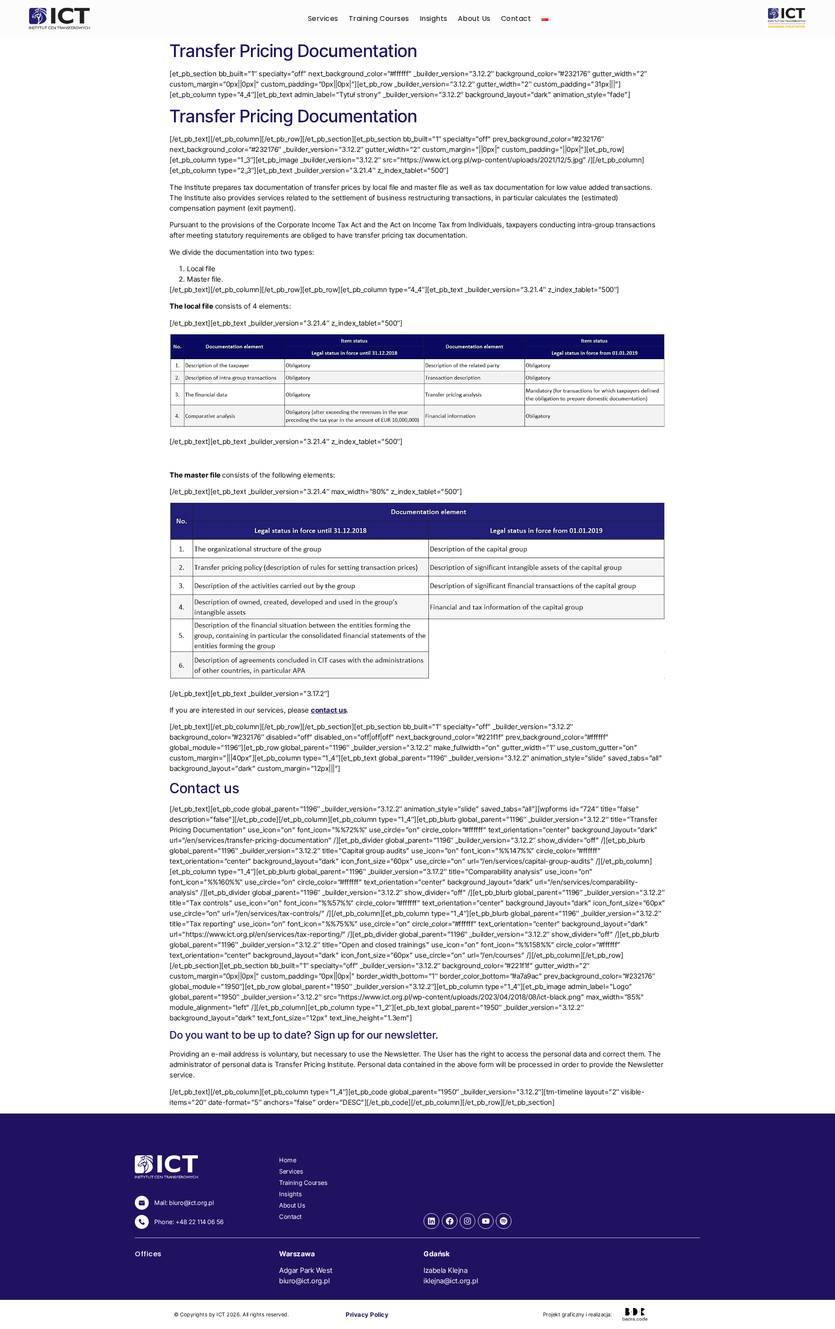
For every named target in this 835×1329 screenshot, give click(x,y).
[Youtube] (486, 1221)
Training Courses (379, 18)
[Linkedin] (431, 1221)
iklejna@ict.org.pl (451, 1280)
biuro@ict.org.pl (304, 1280)
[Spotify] (503, 1221)
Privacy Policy (367, 1314)
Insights (434, 18)
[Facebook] (450, 1221)
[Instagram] (467, 1221)
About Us (474, 18)
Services (323, 18)
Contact (516, 18)
